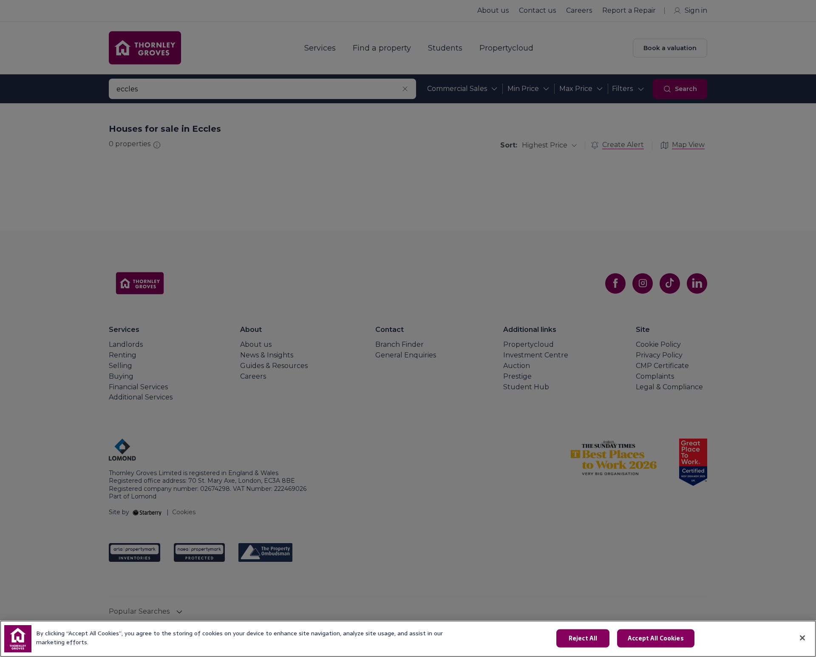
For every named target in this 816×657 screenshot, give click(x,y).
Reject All (583, 638)
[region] (408, 638)
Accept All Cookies (656, 638)
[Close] (802, 638)
